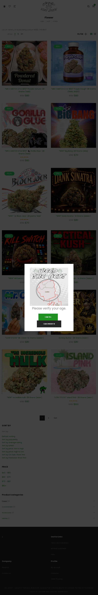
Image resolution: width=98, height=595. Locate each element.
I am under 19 (49, 324)
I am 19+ (48, 317)
